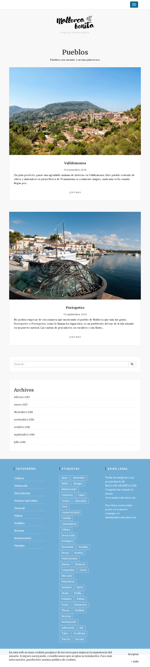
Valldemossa (75, 163)
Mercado (66, 575)
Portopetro (75, 308)
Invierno (80, 564)
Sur (81, 627)
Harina (65, 564)
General (19, 508)
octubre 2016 (22, 427)
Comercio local (70, 512)
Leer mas (75, 192)
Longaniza (67, 570)
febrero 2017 (22, 397)
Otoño (65, 593)
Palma (81, 598)
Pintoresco (80, 604)
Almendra (79, 477)
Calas (81, 495)
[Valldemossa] (75, 111)
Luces (83, 570)
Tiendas (19, 545)
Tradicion (79, 633)
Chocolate (81, 501)
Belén (64, 483)
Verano (79, 639)
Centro (65, 501)
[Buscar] (132, 364)
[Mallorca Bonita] (75, 22)
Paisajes (66, 598)
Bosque (78, 483)
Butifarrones (69, 489)
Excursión (67, 547)
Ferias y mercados (25, 500)
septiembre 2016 (24, 434)
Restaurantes (22, 538)
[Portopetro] (75, 255)
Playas (18, 515)
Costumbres (68, 524)
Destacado (21, 485)
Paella (77, 593)
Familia (83, 547)
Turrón (65, 639)
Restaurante (68, 622)
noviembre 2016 (24, 419)
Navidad (66, 587)
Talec (64, 633)
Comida (66, 518)
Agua (64, 477)
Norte (79, 587)
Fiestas (78, 552)
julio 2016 (20, 442)
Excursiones (22, 493)
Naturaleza (67, 581)
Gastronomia (69, 558)
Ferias (65, 552)
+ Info (135, 661)
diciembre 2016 (23, 412)
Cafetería (67, 495)
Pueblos (19, 523)
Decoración (68, 535)
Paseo (65, 604)
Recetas (19, 530)
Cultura (19, 478)
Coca (64, 506)
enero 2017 (21, 404)
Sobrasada (67, 627)
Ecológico (67, 541)
